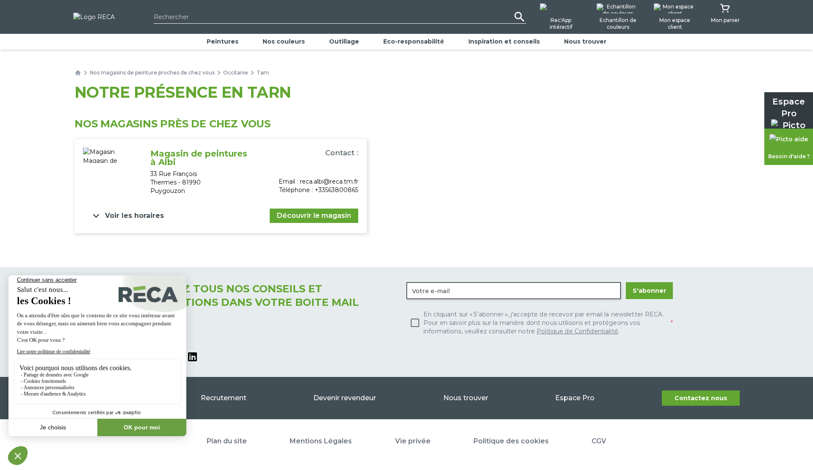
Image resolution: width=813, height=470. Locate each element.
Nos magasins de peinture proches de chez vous (152, 72)
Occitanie (235, 72)
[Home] (78, 72)
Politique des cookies (511, 441)
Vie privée (413, 441)
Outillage (344, 41)
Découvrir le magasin (314, 216)
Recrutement (223, 398)
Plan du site (227, 441)
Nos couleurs (284, 41)
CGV (599, 441)
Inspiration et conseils (504, 41)
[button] (127, 216)
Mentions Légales (321, 441)
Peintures (222, 41)
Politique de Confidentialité (577, 331)
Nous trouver (585, 41)
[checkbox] (539, 322)
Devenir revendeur (344, 398)
